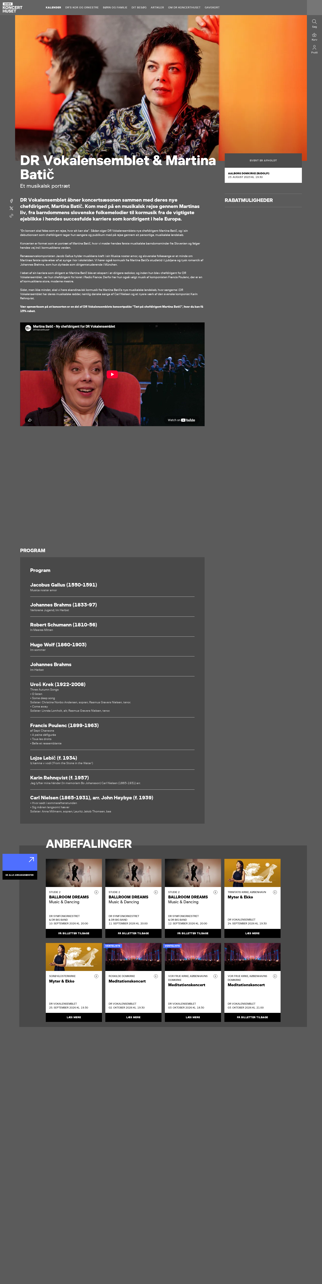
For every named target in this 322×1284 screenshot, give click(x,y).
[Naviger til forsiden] (13, 8)
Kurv (314, 39)
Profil (314, 52)
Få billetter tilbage (73, 933)
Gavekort (212, 7)
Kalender (53, 7)
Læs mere (252, 933)
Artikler (157, 7)
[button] (96, 892)
